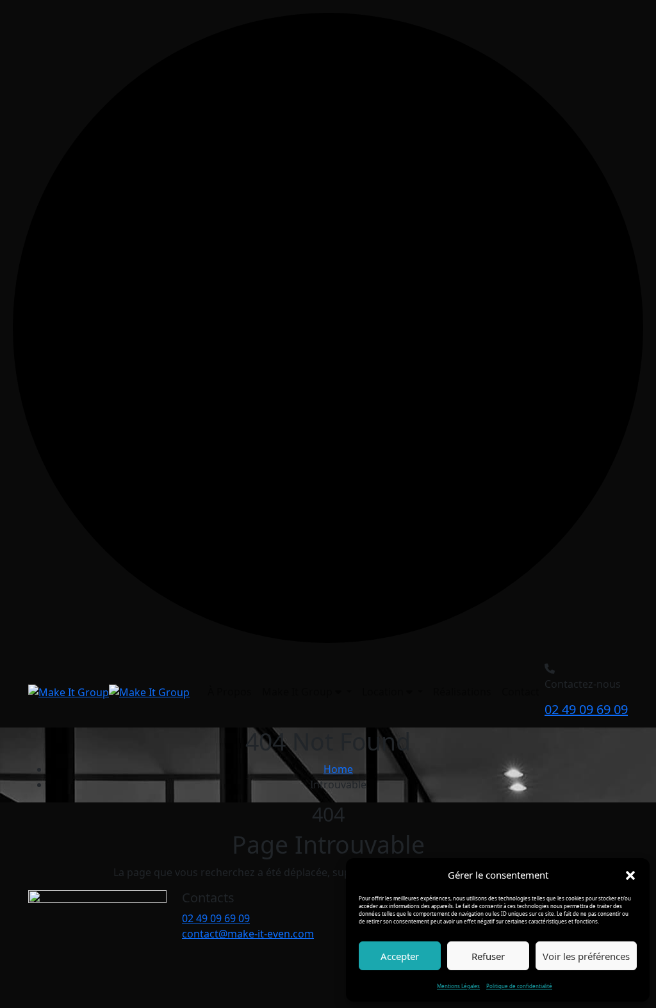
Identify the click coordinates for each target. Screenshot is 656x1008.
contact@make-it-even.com (248, 934)
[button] (630, 874)
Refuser (488, 956)
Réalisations (462, 692)
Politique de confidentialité (519, 985)
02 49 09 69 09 (586, 709)
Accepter (400, 956)
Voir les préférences (586, 956)
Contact (520, 692)
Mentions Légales (458, 985)
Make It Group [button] (298, 692)
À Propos (230, 692)
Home (338, 769)
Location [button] (384, 692)
